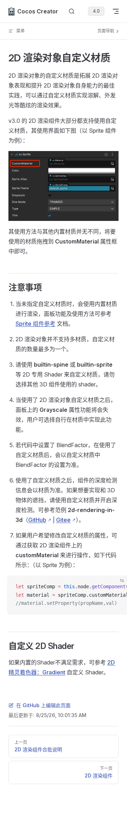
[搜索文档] (71, 11)
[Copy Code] (116, 587)
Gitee (63, 519)
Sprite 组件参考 (35, 323)
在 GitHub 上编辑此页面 (43, 705)
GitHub (37, 519)
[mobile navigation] (115, 11)
